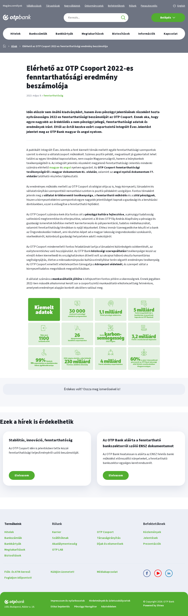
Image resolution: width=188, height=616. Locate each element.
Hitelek (9, 532)
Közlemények (152, 532)
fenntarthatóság (53, 96)
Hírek (14, 46)
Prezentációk (152, 544)
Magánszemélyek (12, 5)
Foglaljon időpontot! (18, 578)
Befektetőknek (116, 5)
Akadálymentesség (64, 544)
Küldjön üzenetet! (62, 572)
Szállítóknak (60, 538)
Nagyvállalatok (72, 5)
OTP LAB (57, 550)
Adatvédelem (108, 606)
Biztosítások (12, 556)
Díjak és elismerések (110, 544)
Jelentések (150, 538)
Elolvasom (22, 475)
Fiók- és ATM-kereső (17, 572)
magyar (54, 168)
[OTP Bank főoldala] (17, 17)
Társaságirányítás (108, 538)
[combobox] (96, 17)
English (181, 5)
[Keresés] (123, 17)
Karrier (56, 532)
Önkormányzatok (94, 5)
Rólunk (132, 5)
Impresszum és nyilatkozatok (68, 601)
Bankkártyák (12, 544)
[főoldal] (24, 602)
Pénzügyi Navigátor (85, 606)
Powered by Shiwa (153, 605)
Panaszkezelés (149, 5)
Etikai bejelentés (60, 606)
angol (67, 168)
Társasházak (53, 5)
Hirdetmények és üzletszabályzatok (109, 601)
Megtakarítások (14, 550)
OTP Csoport (105, 532)
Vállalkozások (34, 5)
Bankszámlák (13, 538)
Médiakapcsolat (107, 572)
